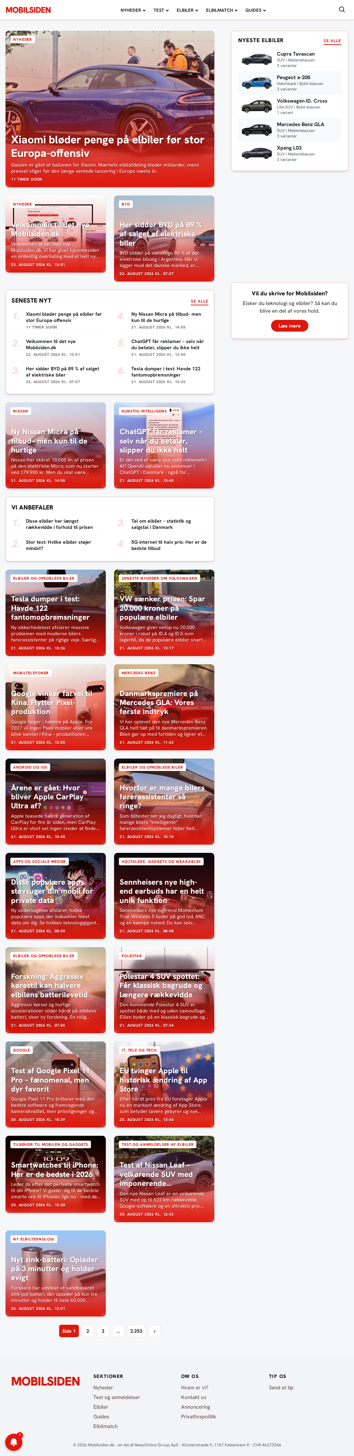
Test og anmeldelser (116, 1397)
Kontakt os (193, 1397)
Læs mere (290, 326)
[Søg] (341, 10)
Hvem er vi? (194, 1387)
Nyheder (131, 10)
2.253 (136, 1331)
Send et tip (281, 1387)
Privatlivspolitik (198, 1416)
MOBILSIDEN (28, 10)
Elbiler (185, 10)
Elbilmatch (219, 10)
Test (158, 10)
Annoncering (195, 1406)
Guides (253, 10)
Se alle (199, 301)
